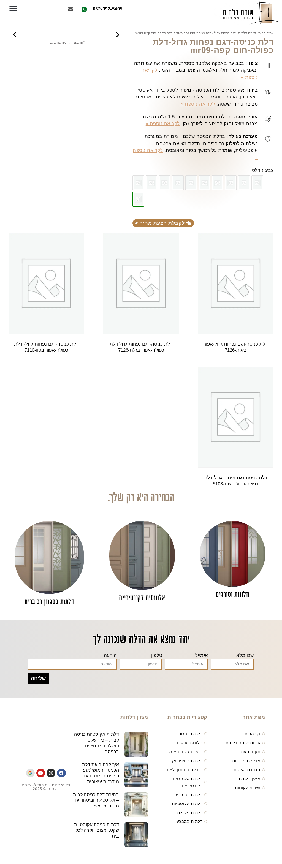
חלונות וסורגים (232, 595)
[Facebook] (61, 773)
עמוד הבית (265, 33)
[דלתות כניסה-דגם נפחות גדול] (138, 182)
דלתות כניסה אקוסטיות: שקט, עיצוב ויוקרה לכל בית (96, 830)
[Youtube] (40, 773)
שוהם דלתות (247, 33)
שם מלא (245, 655)
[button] (13, 8)
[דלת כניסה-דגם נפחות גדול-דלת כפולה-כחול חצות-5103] (164, 182)
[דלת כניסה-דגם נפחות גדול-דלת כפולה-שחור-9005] (257, 182)
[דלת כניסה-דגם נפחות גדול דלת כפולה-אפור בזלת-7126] (204, 182)
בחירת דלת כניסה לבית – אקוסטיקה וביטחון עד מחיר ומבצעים (96, 800)
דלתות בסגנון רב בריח (49, 602)
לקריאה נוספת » (198, 104)
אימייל (201, 655)
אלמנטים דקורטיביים (142, 598)
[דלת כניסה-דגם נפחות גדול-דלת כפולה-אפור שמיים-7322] (230, 182)
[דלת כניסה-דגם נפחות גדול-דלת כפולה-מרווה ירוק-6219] (178, 182)
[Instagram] (51, 773)
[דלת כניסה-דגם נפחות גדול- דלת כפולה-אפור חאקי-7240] (217, 182)
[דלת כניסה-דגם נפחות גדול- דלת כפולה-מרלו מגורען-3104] (151, 182)
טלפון (156, 655)
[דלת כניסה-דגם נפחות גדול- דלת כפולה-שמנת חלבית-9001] (244, 182)
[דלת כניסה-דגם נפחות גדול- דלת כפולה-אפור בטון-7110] (191, 182)
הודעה (110, 655)
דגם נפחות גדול (224, 33)
